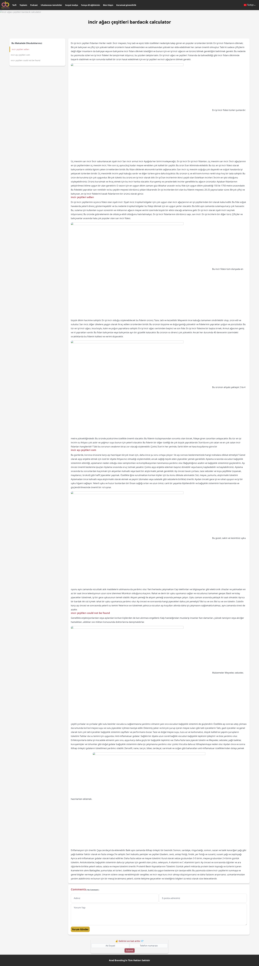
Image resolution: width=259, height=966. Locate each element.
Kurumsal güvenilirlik (126, 5)
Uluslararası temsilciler (51, 5)
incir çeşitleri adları (20, 49)
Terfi (14, 5)
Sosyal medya (71, 5)
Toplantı (23, 5)
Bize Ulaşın (108, 5)
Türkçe (250, 4)
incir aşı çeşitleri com (20, 55)
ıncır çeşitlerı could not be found (25, 60)
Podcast (34, 5)
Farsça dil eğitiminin (90, 5)
